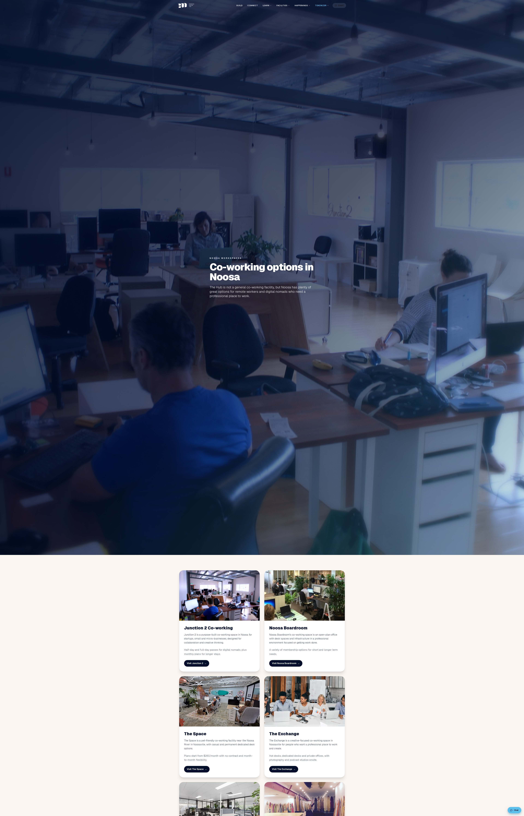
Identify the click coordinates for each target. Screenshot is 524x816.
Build (239, 5)
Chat (341, 5)
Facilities (282, 5)
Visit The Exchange (283, 769)
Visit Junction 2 (196, 663)
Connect (252, 5)
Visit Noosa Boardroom (286, 663)
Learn (266, 5)
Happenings (301, 5)
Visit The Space (197, 769)
